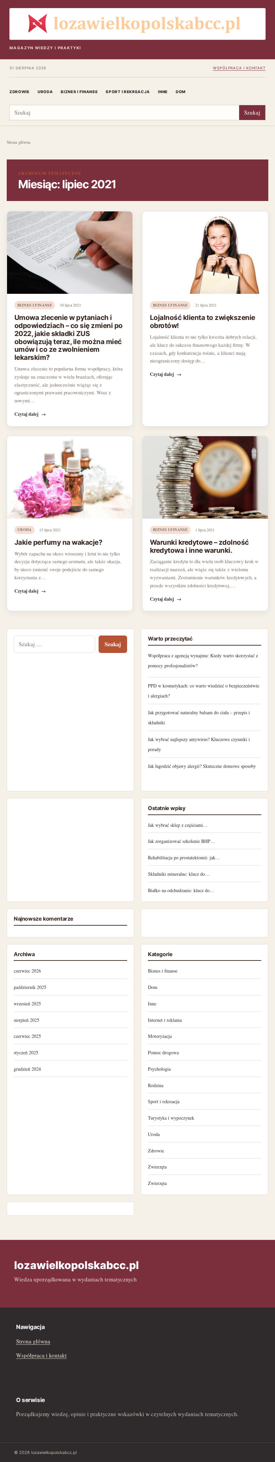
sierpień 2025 (26, 1020)
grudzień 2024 (27, 1069)
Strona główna (19, 142)
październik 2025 (30, 987)
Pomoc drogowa (163, 1052)
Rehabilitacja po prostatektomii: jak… (184, 857)
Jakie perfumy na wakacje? (58, 542)
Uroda (45, 91)
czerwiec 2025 (27, 1036)
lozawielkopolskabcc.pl (76, 1265)
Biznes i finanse (79, 91)
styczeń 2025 (26, 1052)
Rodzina (155, 1085)
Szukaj (252, 112)
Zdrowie (19, 91)
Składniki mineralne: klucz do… (179, 874)
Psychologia (159, 1069)
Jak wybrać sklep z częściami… (178, 825)
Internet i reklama (165, 1020)
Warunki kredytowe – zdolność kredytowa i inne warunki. (199, 546)
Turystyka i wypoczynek (171, 1118)
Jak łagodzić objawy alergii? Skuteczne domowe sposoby (202, 766)
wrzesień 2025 (27, 1003)
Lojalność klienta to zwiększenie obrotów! (202, 321)
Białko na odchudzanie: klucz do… (181, 890)
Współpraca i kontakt (239, 68)
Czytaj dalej (30, 414)
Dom (181, 91)
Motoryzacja (160, 1036)
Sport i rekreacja (128, 91)
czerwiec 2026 (27, 971)
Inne (163, 91)
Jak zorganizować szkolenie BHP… (181, 841)
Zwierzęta (157, 1167)
